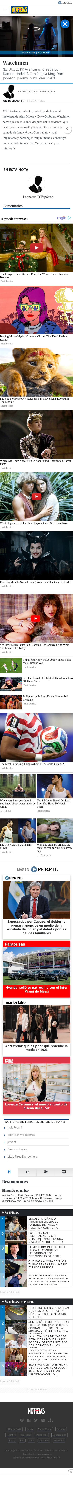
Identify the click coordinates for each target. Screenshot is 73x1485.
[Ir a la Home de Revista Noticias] (18, 10)
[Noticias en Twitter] (36, 1420)
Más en (23, 869)
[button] (67, 129)
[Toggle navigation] (6, 10)
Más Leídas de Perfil (17, 1302)
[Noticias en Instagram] (22, 1420)
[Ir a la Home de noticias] (36, 1411)
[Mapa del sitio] (50, 1420)
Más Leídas (10, 1213)
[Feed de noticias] (43, 1420)
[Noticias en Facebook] (28, 1420)
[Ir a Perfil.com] (65, 2)
